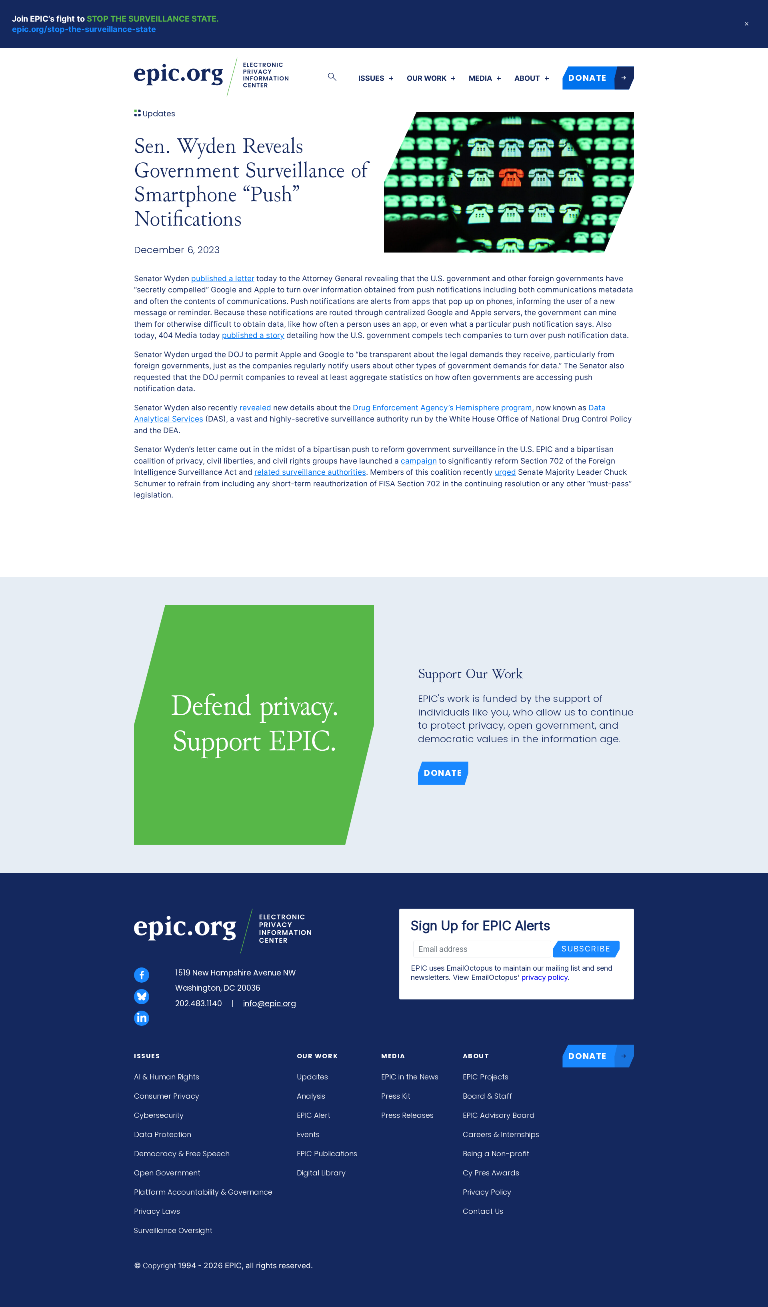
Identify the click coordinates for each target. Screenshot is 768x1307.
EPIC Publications (327, 1154)
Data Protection (162, 1134)
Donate (443, 773)
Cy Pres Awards (491, 1173)
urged (505, 472)
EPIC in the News (409, 1077)
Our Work (426, 78)
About (527, 78)
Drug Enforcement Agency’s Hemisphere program (442, 407)
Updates (312, 1077)
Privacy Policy (487, 1192)
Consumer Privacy (166, 1096)
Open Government (167, 1173)
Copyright (159, 1265)
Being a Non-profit (496, 1154)
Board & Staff (487, 1096)
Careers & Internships (501, 1134)
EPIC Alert (313, 1115)
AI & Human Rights (166, 1077)
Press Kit (395, 1096)
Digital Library (321, 1173)
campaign (419, 461)
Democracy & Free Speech (182, 1154)
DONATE (587, 78)
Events (308, 1134)
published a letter (222, 278)
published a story (253, 335)
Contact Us (483, 1211)
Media (480, 78)
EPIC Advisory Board (499, 1115)
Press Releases (407, 1115)
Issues (371, 78)
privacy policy (545, 977)
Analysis (311, 1096)
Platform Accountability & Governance (203, 1192)
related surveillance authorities (310, 472)
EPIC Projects (485, 1077)
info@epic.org (269, 1003)
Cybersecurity (159, 1115)
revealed (255, 407)
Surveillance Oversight (173, 1230)
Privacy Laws (157, 1211)
